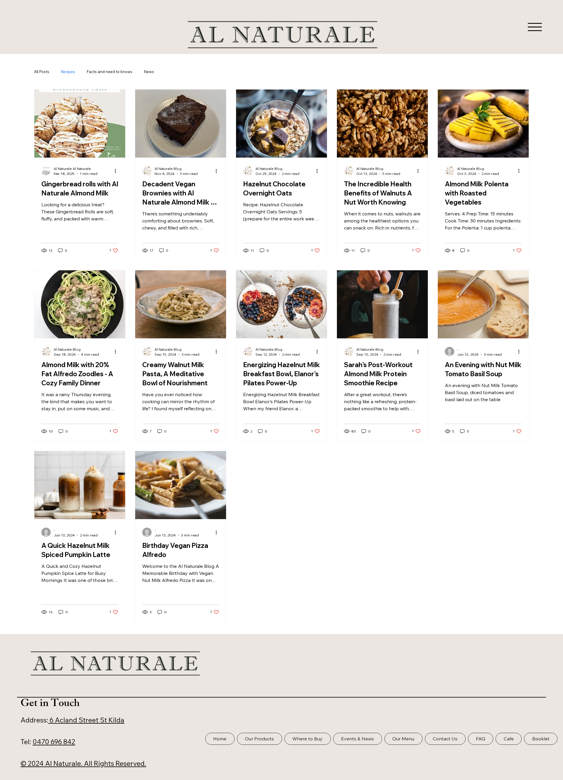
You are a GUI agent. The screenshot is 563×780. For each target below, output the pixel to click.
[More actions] (117, 170)
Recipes (68, 71)
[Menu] (535, 27)
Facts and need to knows (109, 71)
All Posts (41, 71)
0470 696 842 (54, 741)
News (149, 71)
